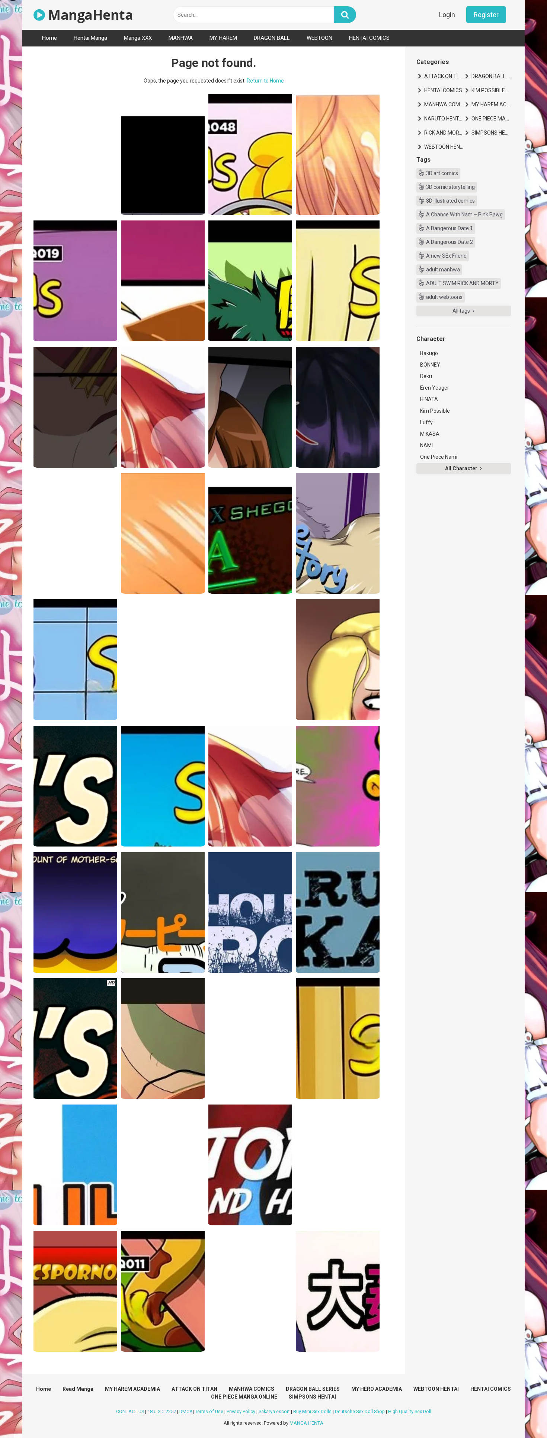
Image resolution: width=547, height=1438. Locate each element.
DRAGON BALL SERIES (491, 76)
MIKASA (429, 434)
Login (447, 15)
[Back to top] (522, 1415)
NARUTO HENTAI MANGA (444, 119)
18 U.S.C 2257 (161, 1411)
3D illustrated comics (450, 201)
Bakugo (429, 353)
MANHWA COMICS (444, 104)
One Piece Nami (438, 457)
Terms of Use (209, 1411)
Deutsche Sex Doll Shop (360, 1411)
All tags (461, 311)
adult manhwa (443, 270)
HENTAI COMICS (369, 38)
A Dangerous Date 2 (449, 242)
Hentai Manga (90, 38)
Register (486, 15)
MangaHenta (89, 15)
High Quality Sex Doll (409, 1411)
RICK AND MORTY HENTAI (444, 133)
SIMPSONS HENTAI (491, 133)
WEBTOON (319, 38)
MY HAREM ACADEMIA (491, 104)
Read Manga (78, 1389)
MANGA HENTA (306, 1423)
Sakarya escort (274, 1411)
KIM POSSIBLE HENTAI (491, 90)
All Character (462, 468)
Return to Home (265, 81)
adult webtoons (444, 297)
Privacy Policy (241, 1411)
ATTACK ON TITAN (444, 76)
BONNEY (430, 365)
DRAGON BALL (272, 38)
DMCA (186, 1411)
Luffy (426, 422)
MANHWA (181, 38)
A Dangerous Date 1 (449, 228)
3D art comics (442, 173)
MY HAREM (223, 38)
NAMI (426, 445)
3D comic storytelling (450, 187)
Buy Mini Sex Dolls (312, 1411)
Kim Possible (435, 411)
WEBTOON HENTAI (444, 147)
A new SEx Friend (446, 256)
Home (49, 38)
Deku (426, 376)
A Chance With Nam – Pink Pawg (464, 214)
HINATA (429, 399)
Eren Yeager (434, 388)
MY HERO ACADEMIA (376, 1389)
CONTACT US (130, 1411)
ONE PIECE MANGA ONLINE (491, 119)
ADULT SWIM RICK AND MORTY (462, 283)
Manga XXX (138, 38)
